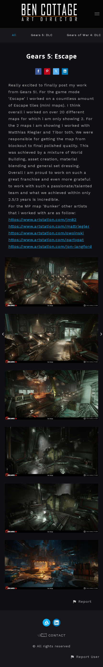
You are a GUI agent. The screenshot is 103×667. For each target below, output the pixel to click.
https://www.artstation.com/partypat (46, 239)
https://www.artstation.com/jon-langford (50, 246)
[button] (81, 601)
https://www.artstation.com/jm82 (42, 219)
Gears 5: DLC (41, 35)
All (14, 35)
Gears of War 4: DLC (84, 35)
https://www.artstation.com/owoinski (46, 233)
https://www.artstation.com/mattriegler (49, 226)
